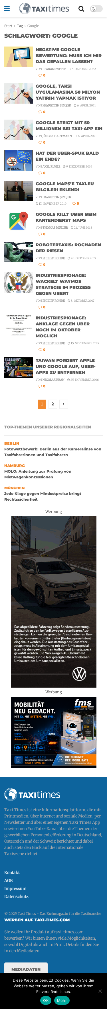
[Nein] (100, 991)
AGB (8, 880)
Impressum (15, 888)
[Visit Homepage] (44, 8)
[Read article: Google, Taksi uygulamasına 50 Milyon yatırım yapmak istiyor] (18, 93)
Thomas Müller (55, 227)
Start (8, 26)
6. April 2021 (86, 105)
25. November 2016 (84, 380)
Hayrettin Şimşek (57, 105)
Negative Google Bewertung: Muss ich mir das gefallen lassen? (69, 55)
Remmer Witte (54, 69)
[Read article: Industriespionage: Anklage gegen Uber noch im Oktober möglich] (18, 325)
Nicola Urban (53, 380)
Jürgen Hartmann (57, 136)
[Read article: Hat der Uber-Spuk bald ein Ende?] (18, 160)
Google (33, 26)
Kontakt (12, 872)
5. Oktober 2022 (83, 69)
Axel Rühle (51, 166)
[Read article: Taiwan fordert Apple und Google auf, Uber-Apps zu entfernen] (18, 367)
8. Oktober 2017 (82, 301)
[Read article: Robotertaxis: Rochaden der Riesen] (18, 252)
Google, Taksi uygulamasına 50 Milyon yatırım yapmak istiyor (68, 92)
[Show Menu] (7, 8)
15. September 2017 (84, 343)
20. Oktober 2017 (83, 258)
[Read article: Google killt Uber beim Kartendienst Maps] (18, 221)
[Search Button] (81, 8)
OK (46, 1000)
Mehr (62, 1000)
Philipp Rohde (54, 258)
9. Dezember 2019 (79, 166)
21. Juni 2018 (82, 227)
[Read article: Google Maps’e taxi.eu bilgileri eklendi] (18, 191)
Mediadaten (26, 969)
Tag (20, 26)
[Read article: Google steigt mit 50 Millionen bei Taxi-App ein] (18, 130)
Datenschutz (16, 896)
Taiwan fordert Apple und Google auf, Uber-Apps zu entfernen (66, 366)
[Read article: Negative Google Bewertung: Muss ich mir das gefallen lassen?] (18, 57)
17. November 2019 (52, 204)
